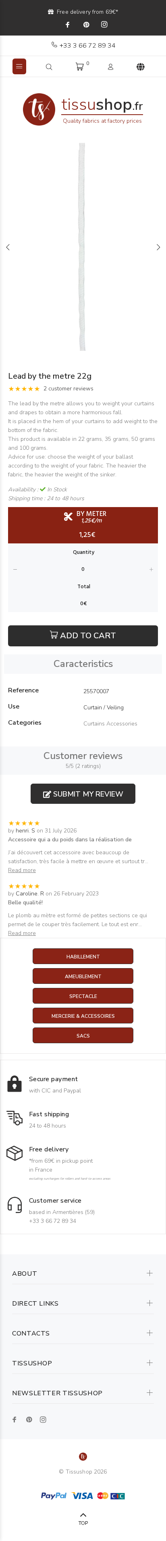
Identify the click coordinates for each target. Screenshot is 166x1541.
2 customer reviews (68, 388)
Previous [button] (7, 247)
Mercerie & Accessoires (83, 1016)
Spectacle (83, 996)
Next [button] (158, 247)
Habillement (83, 957)
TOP (83, 1523)
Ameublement (83, 976)
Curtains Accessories (110, 724)
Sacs (83, 1036)
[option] (83, 247)
